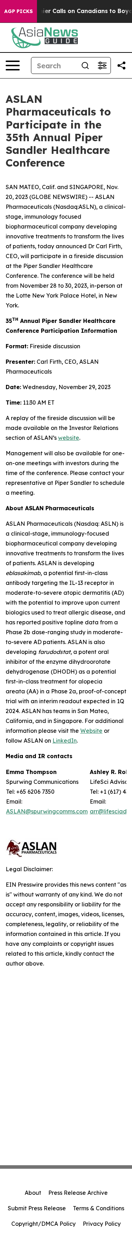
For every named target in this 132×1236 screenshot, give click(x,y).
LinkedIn (64, 740)
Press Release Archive (78, 1192)
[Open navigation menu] (13, 65)
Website (91, 730)
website (68, 437)
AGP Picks (18, 11)
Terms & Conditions (98, 1208)
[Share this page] (121, 65)
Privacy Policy (102, 1223)
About (33, 1192)
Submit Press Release (37, 1208)
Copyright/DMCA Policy (43, 1223)
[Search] (85, 65)
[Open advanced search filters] (102, 65)
